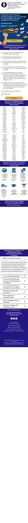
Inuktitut (23, 113)
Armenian (5, 114)
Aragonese (5, 113)
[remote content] (14, 227)
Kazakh (23, 120)
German (14, 125)
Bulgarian (5, 126)
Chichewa (5, 132)
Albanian (4, 109)
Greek (14, 126)
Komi (23, 125)
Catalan (4, 130)
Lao (23, 130)
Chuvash (14, 107)
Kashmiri (23, 119)
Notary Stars (14, 341)
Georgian (14, 124)
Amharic (4, 110)
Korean (23, 126)
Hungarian (23, 108)
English (14, 112)
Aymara (4, 116)
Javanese (23, 116)
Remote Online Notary (14, 323)
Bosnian (4, 125)
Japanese (23, 115)
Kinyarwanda (23, 122)
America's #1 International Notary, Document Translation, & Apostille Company (15, 4)
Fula (14, 121)
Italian (23, 114)
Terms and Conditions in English (14, 329)
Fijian (14, 118)
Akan (5, 108)
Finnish (14, 119)
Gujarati (14, 127)
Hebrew (14, 131)
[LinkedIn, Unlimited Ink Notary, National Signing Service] (12, 319)
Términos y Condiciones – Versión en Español (14, 331)
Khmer (23, 121)
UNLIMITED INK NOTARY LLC (14, 312)
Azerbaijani (4, 118)
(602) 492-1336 (10, 8)
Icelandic (23, 109)
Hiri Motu (23, 107)
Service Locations (14, 322)
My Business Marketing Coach (16, 340)
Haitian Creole (14, 128)
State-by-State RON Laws (14, 327)
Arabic (4, 112)
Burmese (4, 127)
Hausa (14, 130)
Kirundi (23, 124)
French (14, 120)
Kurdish (23, 127)
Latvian (23, 132)
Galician (14, 122)
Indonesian (23, 112)
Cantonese (4, 128)
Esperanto (14, 113)
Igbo (23, 110)
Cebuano (5, 131)
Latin (23, 131)
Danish (14, 109)
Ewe (14, 115)
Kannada (23, 118)
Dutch (14, 110)
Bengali (4, 122)
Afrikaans (4, 107)
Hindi (14, 132)
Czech (14, 108)
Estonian (14, 114)
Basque (4, 121)
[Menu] (25, 3)
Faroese (14, 116)
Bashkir (4, 120)
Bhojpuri (4, 124)
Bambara (4, 119)
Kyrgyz (23, 128)
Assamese (5, 115)
